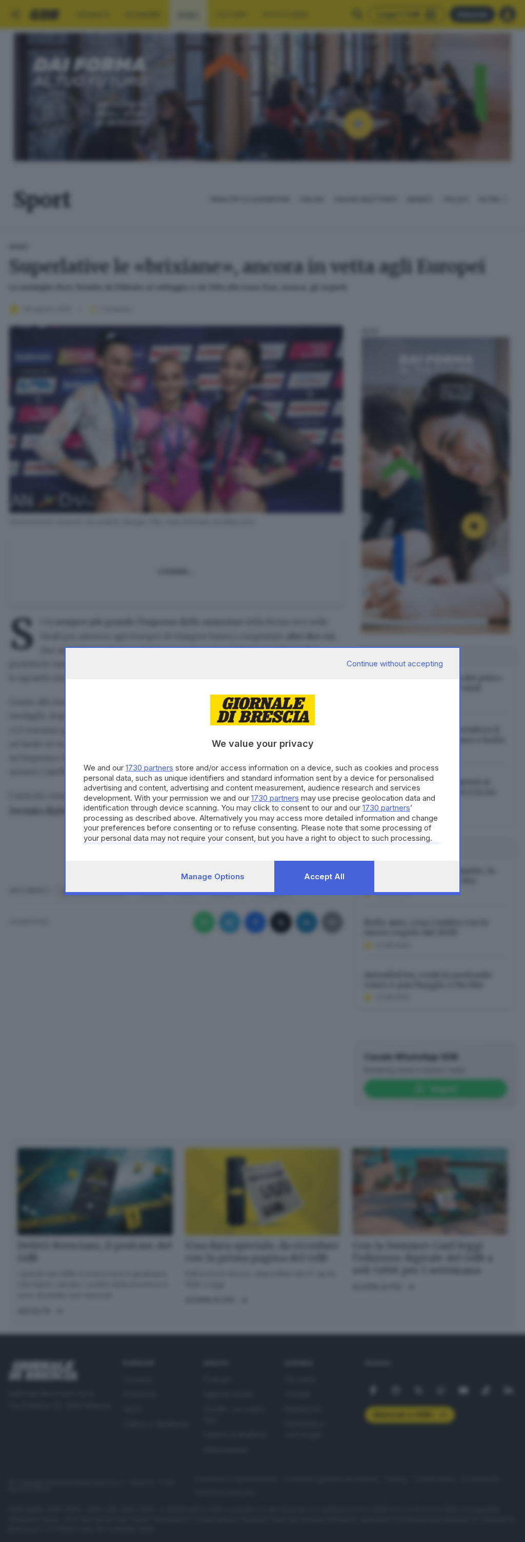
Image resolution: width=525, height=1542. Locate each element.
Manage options (213, 876)
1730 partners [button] (149, 768)
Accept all (324, 876)
